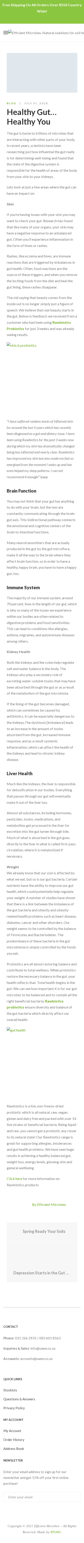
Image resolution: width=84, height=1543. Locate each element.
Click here (14, 1178)
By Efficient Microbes (49, 1204)
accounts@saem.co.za (36, 1359)
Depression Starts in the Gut (39, 1272)
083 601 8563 (50, 1338)
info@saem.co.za (42, 1348)
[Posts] (42, 1252)
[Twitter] (27, 1205)
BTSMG (55, 1532)
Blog (11, 103)
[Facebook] (19, 1205)
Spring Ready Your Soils (43, 1231)
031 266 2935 (26, 1338)
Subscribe (73, 1496)
